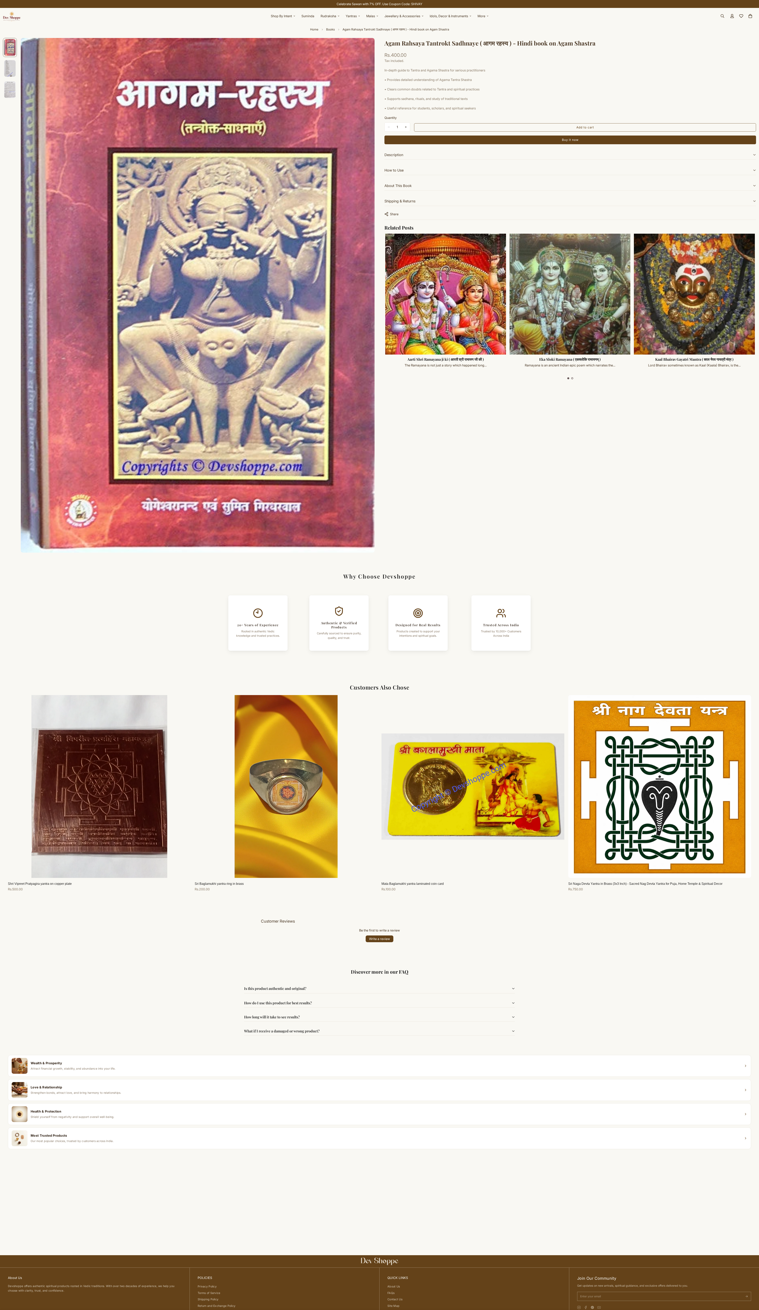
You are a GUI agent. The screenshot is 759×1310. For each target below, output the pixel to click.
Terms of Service (209, 1293)
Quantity (390, 118)
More (481, 16)
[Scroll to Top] (751, 1288)
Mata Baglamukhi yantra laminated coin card (412, 883)
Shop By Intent (281, 16)
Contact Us (394, 1299)
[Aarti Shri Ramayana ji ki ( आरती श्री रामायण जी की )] (445, 294)
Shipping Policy (208, 1299)
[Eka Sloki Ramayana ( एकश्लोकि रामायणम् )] (570, 294)
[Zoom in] (366, 46)
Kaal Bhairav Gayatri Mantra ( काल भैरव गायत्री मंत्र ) (694, 359)
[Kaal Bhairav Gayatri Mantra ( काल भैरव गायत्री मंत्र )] (694, 294)
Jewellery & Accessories (402, 16)
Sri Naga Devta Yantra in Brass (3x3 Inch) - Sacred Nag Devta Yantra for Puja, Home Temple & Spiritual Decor (645, 883)
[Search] (722, 16)
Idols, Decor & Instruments (449, 16)
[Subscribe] (746, 1296)
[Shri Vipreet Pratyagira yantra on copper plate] (99, 786)
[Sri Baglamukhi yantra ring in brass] (286, 786)
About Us (393, 1286)
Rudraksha (328, 16)
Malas (370, 16)
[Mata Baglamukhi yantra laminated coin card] (472, 786)
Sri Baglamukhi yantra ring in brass (219, 883)
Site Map (393, 1305)
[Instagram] (579, 1307)
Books (330, 29)
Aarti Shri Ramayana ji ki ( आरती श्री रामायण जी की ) (445, 359)
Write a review (379, 939)
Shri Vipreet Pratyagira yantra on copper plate (40, 883)
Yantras (351, 16)
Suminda (307, 16)
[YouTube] (599, 1307)
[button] (568, 378)
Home (314, 29)
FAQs (391, 1293)
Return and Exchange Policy (216, 1305)
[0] (750, 16)
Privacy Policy (207, 1286)
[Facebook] (585, 1307)
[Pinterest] (592, 1307)
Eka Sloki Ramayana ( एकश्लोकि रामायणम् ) (570, 359)
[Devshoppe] (12, 16)
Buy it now (570, 140)
